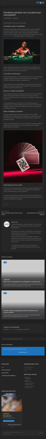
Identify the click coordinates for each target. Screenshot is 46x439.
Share (6, 204)
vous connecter (12, 329)
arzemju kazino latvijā (8, 36)
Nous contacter (28, 369)
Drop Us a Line (23, 352)
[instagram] (42, 433)
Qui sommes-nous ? (29, 367)
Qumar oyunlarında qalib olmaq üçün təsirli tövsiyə (11, 213)
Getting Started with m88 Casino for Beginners (36, 213)
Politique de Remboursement (28, 381)
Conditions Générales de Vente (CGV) (29, 387)
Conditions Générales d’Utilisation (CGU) (29, 384)
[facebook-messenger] (40, 433)
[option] (11, 409)
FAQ (26, 371)
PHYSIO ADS (8, 18)
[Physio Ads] (2, 2)
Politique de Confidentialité (28, 378)
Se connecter (40, 3)
